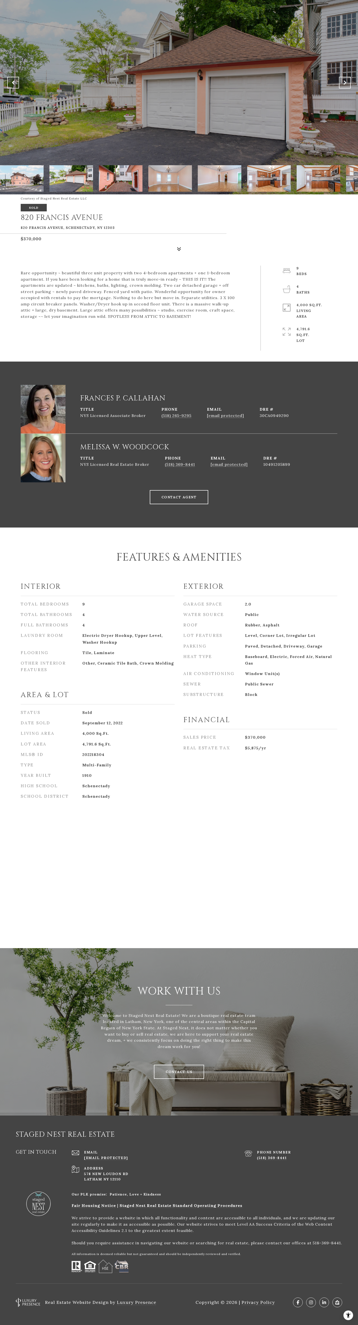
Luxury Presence (136, 1302)
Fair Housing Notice (94, 1205)
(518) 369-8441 (180, 464)
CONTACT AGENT (179, 497)
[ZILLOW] (337, 1302)
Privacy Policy (258, 1302)
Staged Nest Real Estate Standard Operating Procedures (181, 1205)
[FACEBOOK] (298, 1302)
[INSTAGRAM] (311, 1302)
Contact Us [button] (179, 1072)
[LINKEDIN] (324, 1302)
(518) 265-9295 (176, 415)
